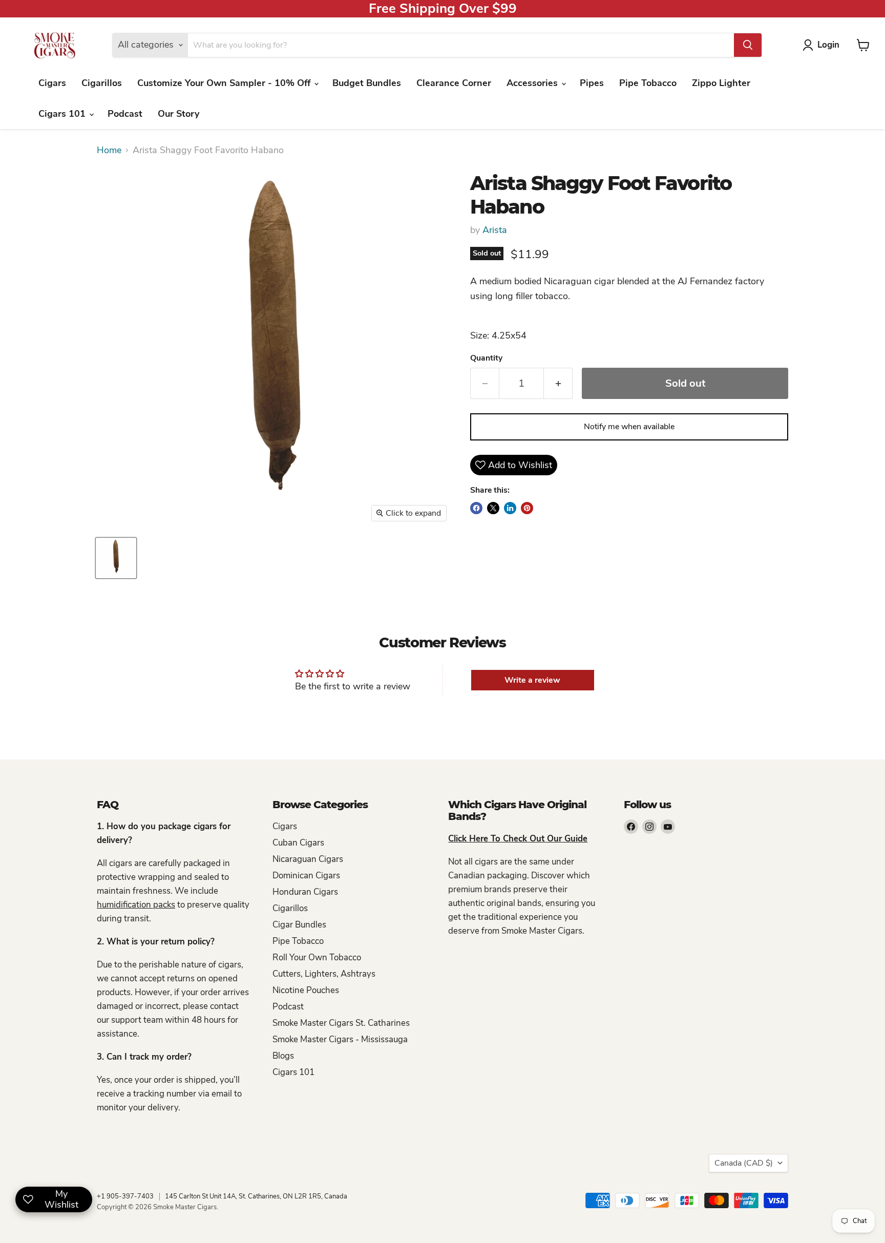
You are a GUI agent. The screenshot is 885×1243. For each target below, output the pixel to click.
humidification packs (136, 905)
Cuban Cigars (298, 843)
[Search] (748, 45)
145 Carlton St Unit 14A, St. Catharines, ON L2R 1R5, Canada (256, 1196)
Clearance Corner (453, 83)
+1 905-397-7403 (125, 1196)
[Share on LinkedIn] (510, 508)
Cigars (52, 83)
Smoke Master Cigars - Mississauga (340, 1039)
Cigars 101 (63, 114)
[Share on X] (493, 508)
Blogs (283, 1056)
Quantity (486, 358)
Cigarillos (101, 83)
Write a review (532, 680)
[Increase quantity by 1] (558, 383)
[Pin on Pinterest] (527, 508)
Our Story (178, 114)
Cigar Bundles (299, 925)
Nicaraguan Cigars (307, 859)
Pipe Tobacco (648, 83)
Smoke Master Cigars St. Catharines (341, 1023)
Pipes (592, 83)
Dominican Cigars (306, 875)
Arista (494, 230)
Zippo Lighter (721, 83)
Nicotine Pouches (305, 990)
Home (109, 150)
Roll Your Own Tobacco (316, 957)
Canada (743, 1163)
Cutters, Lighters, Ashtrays (323, 974)
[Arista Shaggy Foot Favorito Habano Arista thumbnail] (116, 558)
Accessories (533, 83)
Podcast (125, 114)
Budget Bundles (366, 83)
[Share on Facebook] (476, 508)
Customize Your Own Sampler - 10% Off (225, 83)
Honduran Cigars (305, 892)
